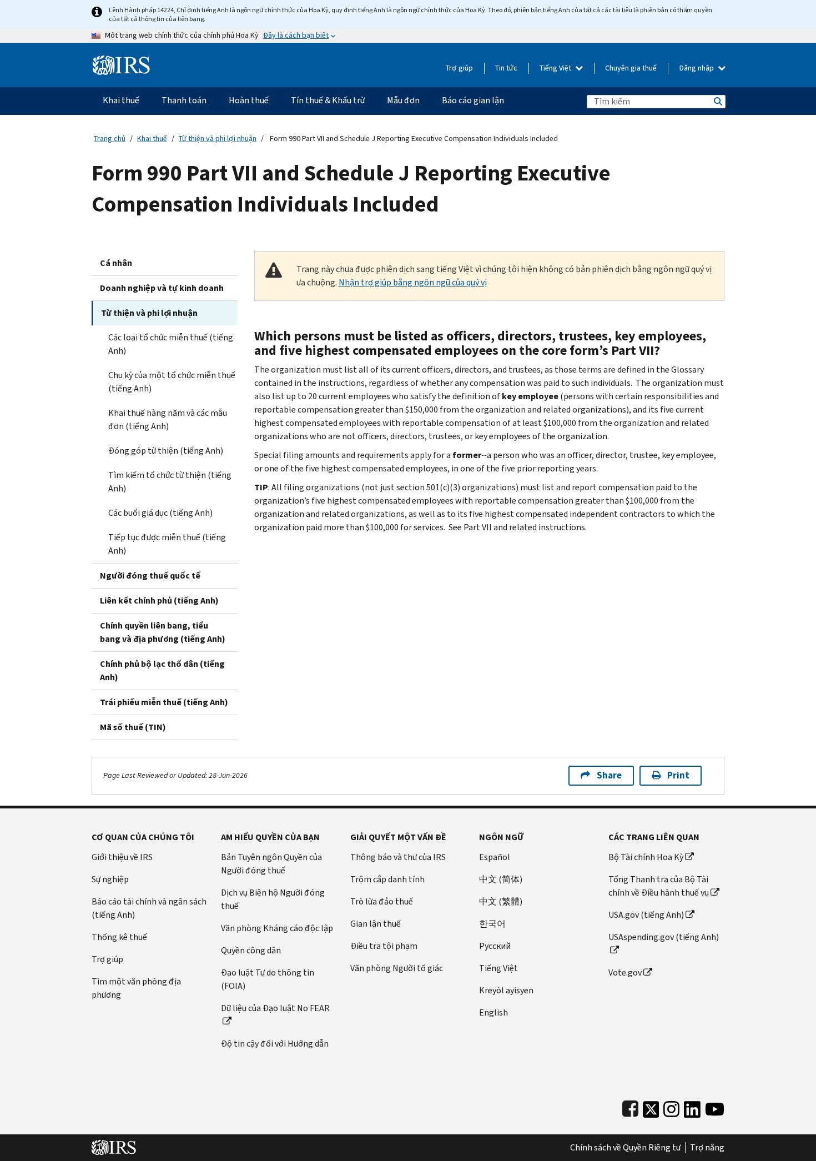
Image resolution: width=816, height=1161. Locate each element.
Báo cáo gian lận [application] (473, 100)
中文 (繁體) (500, 901)
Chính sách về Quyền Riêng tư (625, 1147)
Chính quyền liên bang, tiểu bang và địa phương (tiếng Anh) (162, 632)
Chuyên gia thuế (631, 68)
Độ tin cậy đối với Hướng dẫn (275, 1043)
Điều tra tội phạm (383, 946)
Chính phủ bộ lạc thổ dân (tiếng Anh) (162, 670)
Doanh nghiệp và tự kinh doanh (162, 288)
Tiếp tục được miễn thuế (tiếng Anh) (167, 543)
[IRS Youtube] (714, 1106)
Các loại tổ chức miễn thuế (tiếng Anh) (170, 343)
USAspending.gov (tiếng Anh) (663, 937)
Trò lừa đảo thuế (381, 901)
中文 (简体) (500, 879)
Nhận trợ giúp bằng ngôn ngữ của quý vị (413, 282)
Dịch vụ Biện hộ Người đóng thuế (273, 899)
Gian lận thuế (375, 923)
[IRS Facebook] (630, 1106)
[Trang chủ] (121, 61)
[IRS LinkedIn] (692, 1106)
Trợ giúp (459, 68)
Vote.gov (625, 972)
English (493, 1012)
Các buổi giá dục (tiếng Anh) (160, 513)
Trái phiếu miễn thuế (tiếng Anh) (164, 702)
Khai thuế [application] (121, 100)
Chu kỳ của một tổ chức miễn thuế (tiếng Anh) (171, 381)
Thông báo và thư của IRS (398, 857)
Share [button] (609, 775)
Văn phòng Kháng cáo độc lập (277, 928)
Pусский (495, 946)
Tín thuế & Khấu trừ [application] (328, 100)
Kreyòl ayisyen (506, 990)
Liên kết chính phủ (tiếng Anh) (159, 600)
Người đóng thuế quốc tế (150, 575)
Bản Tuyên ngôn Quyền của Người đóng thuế (271, 863)
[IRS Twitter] (651, 1106)
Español (494, 857)
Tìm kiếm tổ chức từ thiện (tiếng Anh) (169, 481)
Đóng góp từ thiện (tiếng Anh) (165, 450)
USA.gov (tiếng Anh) (646, 915)
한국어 (492, 923)
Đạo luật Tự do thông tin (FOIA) (267, 979)
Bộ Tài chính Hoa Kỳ (645, 857)
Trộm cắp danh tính (387, 879)
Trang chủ (109, 138)
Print (678, 775)
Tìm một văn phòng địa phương (136, 988)
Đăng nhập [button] (697, 68)
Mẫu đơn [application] (403, 100)
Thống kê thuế (119, 937)
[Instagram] (671, 1106)
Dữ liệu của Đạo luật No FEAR (275, 1008)
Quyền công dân (251, 950)
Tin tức (506, 68)
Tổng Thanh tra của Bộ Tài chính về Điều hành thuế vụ (658, 885)
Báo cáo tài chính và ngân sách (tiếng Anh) (149, 908)
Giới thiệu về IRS (122, 857)
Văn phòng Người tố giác (396, 968)
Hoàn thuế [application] (249, 100)
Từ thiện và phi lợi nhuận (217, 138)
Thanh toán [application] (184, 100)
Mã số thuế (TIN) (133, 727)
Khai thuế (152, 138)
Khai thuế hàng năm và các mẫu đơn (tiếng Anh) (167, 419)
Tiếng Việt (556, 68)
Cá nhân (116, 263)
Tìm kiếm (717, 101)
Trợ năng (707, 1147)
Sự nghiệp (110, 879)
